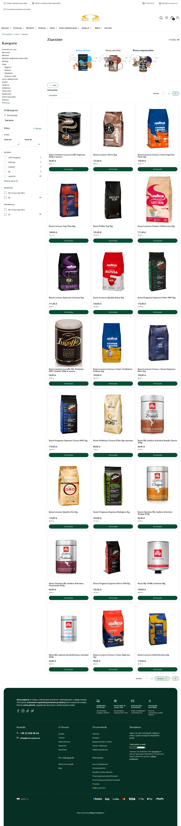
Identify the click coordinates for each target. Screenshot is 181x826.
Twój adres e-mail (137, 744)
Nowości (5, 100)
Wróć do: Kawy (12, 115)
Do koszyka (68, 169)
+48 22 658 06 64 (29, 733)
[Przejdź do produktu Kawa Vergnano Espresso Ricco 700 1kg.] (113, 557)
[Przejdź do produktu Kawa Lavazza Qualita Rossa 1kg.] (113, 271)
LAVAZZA (11, 176)
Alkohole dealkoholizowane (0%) (15, 58)
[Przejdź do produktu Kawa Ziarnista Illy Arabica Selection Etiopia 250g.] (157, 486)
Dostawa (95, 738)
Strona (156, 93)
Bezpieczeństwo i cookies (102, 742)
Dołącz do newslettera (141, 747)
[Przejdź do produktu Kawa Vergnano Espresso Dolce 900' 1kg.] (157, 271)
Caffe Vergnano (14, 157)
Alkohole (5, 55)
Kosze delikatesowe (10, 79)
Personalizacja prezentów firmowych (106, 780)
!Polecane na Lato (9, 49)
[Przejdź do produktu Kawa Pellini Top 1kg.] (113, 200)
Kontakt (61, 734)
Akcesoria (6, 52)
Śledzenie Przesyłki (65, 764)
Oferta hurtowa (64, 742)
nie (9, 197)
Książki (4, 82)
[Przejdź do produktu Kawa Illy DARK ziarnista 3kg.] (157, 557)
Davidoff (11, 167)
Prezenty (95, 784)
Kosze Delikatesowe (100, 764)
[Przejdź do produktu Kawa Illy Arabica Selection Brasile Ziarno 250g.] (157, 414)
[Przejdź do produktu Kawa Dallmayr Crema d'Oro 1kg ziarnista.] (113, 414)
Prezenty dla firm (98, 768)
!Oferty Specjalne (9, 97)
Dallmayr (11, 162)
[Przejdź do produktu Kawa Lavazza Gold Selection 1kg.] (157, 629)
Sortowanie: (52, 90)
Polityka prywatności (100, 749)
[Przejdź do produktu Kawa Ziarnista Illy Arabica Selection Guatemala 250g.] (69, 557)
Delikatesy (6, 88)
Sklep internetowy (90, 813)
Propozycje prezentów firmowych (105, 776)
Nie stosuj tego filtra (16, 193)
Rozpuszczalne (10, 76)
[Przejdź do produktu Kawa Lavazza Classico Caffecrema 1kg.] (157, 200)
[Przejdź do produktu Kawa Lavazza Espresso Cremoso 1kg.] (69, 271)
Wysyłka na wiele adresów (102, 772)
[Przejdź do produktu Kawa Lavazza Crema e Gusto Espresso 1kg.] (113, 629)
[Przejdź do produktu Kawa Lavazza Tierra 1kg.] (113, 129)
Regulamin (62, 746)
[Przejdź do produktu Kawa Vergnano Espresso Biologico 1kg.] (113, 486)
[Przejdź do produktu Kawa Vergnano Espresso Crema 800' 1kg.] (69, 414)
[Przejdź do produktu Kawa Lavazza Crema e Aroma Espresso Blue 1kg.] (157, 343)
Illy (9, 171)
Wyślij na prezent (98, 788)
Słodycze (5, 85)
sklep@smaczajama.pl (169, 3)
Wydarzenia (6, 94)
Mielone (7, 70)
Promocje (6, 103)
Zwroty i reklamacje (99, 746)
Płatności (95, 734)
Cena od (7, 139)
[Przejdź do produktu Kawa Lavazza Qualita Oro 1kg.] (69, 486)
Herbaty (5, 61)
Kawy (17, 34)
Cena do (28, 139)
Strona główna (7, 34)
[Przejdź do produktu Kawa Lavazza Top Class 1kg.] (69, 200)
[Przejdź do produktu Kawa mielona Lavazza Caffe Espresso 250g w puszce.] (69, 129)
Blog (60, 768)
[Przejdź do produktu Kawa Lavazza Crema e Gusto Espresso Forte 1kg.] (157, 129)
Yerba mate (6, 91)
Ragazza (7, 67)
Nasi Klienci (62, 749)
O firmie (61, 738)
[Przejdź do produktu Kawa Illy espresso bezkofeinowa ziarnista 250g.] (69, 629)
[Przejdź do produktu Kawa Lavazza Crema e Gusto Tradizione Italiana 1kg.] (113, 343)
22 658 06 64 (149, 3)
